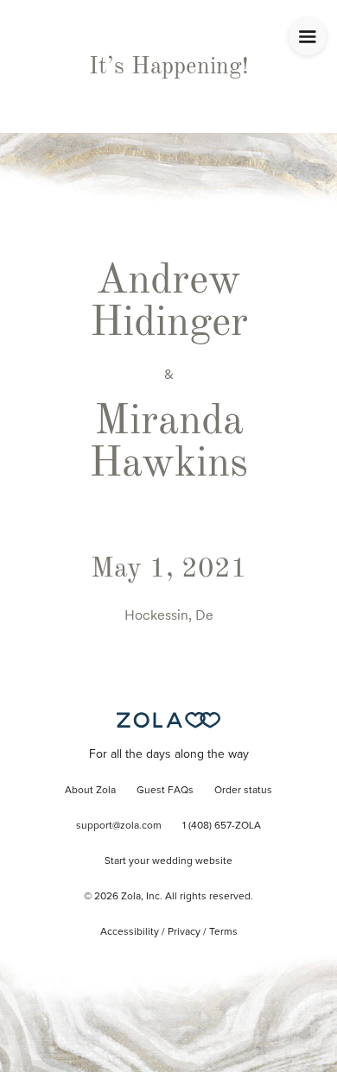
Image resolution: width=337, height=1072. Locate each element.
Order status (243, 790)
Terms (223, 932)
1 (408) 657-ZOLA (221, 826)
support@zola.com (119, 826)
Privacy (184, 932)
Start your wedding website (168, 861)
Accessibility (129, 932)
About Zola (90, 790)
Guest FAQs (165, 790)
